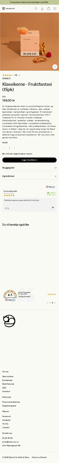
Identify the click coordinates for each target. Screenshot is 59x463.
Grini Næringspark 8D (11, 445)
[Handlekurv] (48, 8)
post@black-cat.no (10, 442)
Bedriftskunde (8, 384)
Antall (5, 142)
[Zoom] (54, 66)
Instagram (6, 420)
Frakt (16, 154)
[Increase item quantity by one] (14, 147)
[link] (29, 296)
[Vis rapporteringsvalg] (53, 207)
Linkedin (5, 427)
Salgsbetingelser (9, 406)
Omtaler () (6, 78)
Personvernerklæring (11, 402)
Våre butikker (7, 376)
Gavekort (6, 391)
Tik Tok (5, 424)
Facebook (6, 416)
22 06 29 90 (7, 438)
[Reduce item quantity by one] (4, 147)
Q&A (4, 388)
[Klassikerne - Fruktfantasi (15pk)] (19, 252)
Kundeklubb (7, 380)
